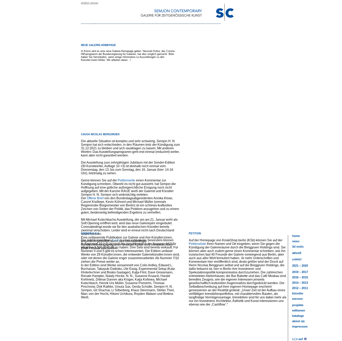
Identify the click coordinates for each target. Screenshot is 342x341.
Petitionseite (127, 180)
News (295, 241)
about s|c (298, 321)
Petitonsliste (197, 243)
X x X (115, 240)
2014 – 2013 (300, 282)
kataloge (298, 315)
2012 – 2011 (300, 288)
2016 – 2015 (300, 277)
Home (296, 236)
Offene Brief (95, 198)
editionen (298, 310)
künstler (297, 293)
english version (89, 2)
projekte (297, 305)
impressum (300, 326)
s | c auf (298, 339)
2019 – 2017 (300, 272)
